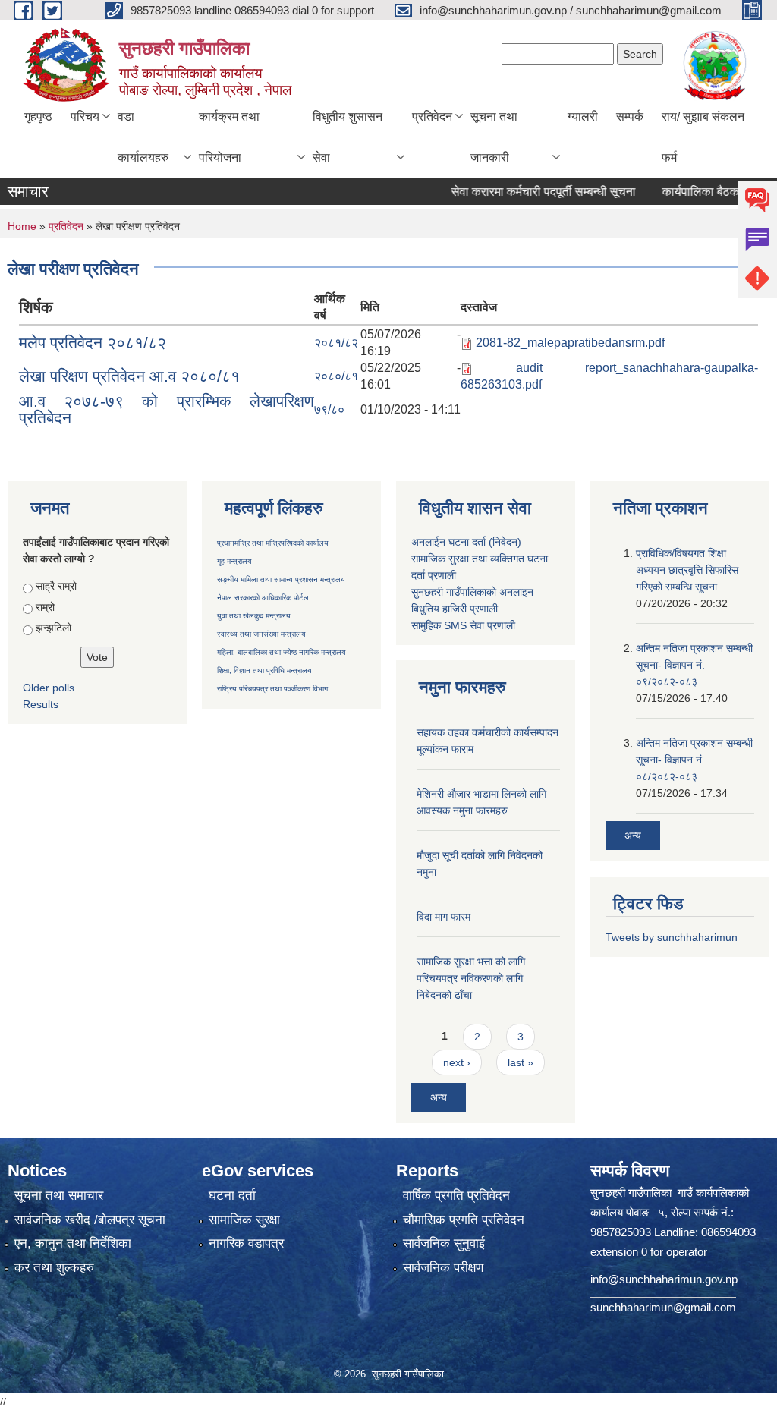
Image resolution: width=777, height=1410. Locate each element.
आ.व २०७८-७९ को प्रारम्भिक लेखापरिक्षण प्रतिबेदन (166, 409)
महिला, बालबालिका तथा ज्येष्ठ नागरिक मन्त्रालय (281, 652)
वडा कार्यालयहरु (143, 137)
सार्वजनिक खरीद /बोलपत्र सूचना (89, 1220)
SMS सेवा (464, 625)
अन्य (438, 1097)
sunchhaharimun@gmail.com (663, 1307)
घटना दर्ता (232, 1195)
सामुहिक (427, 625)
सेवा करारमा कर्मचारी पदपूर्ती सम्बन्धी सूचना (522, 191)
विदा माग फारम (443, 917)
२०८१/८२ (336, 342)
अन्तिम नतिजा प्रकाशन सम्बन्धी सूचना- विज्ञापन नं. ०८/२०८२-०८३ (694, 759)
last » (520, 1062)
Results (40, 704)
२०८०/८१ (336, 376)
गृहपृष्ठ (38, 116)
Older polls (48, 687)
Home (22, 226)
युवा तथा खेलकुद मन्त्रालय (254, 616)
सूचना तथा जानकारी (493, 137)
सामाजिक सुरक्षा (244, 1220)
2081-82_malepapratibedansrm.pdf (570, 342)
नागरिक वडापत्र (246, 1243)
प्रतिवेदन (432, 116)
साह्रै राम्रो (56, 586)
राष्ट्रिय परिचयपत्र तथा (249, 689)
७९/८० (329, 409)
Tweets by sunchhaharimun (672, 937)
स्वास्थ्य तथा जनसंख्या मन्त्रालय (261, 634)
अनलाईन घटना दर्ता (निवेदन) (466, 542)
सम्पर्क (629, 116)
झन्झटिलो (53, 628)
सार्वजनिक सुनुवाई (444, 1243)
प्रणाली (442, 575)
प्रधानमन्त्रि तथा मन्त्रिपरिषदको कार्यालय (273, 543)
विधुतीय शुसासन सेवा (347, 137)
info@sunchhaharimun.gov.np (664, 1279)
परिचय (85, 116)
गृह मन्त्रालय (234, 561)
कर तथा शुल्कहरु (54, 1268)
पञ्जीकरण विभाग (305, 689)
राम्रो (45, 607)
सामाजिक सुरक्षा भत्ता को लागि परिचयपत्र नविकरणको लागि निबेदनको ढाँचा (471, 978)
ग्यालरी (583, 116)
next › (456, 1062)
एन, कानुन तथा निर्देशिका (72, 1243)
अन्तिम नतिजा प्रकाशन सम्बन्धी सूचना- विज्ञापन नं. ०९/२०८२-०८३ (694, 665)
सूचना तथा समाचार (58, 1195)
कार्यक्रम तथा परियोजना (229, 137)
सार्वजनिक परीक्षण (443, 1268)
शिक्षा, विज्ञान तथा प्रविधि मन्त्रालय (264, 670)
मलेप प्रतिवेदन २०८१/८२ (92, 342)
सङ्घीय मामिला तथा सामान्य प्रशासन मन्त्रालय (281, 579)
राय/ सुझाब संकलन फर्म (703, 137)
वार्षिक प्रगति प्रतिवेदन (456, 1195)
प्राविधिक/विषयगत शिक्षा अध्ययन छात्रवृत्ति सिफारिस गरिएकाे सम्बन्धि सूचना (687, 570)
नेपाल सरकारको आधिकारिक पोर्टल (263, 597)
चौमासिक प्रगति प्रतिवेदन (463, 1220)
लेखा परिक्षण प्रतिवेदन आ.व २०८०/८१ (129, 376)
